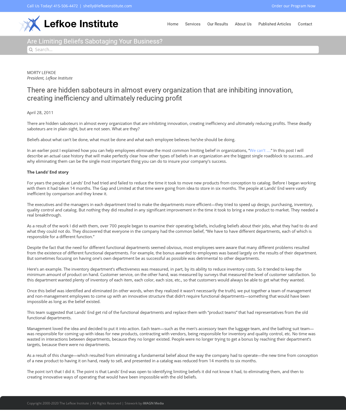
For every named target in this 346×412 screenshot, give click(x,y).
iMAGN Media (153, 403)
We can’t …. (260, 150)
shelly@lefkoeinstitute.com (107, 5)
